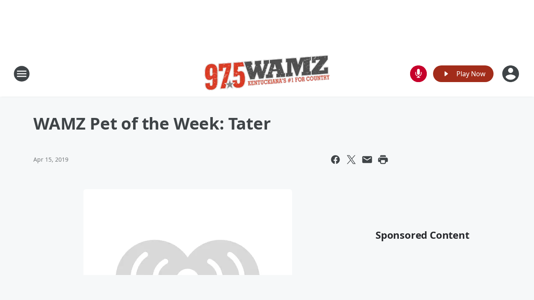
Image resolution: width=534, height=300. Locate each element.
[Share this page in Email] (367, 159)
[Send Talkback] (418, 73)
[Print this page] (383, 159)
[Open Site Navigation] (21, 73)
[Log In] (511, 73)
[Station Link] (267, 73)
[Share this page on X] (351, 159)
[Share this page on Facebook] (335, 159)
